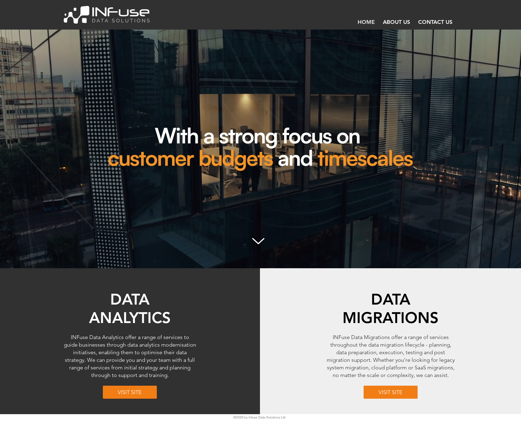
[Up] (258, 241)
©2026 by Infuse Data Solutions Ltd (259, 417)
